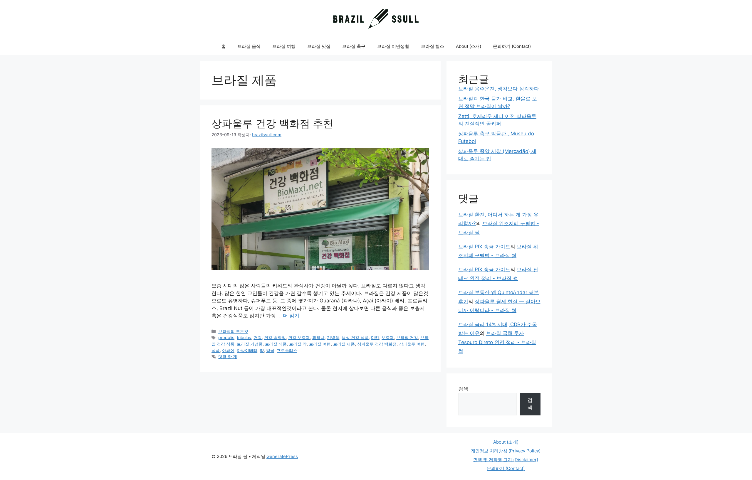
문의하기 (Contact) (512, 46)
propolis (226, 337)
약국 (270, 350)
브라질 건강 (407, 337)
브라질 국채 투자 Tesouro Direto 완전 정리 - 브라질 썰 (497, 342)
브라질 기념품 (250, 343)
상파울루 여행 (412, 343)
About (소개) (468, 46)
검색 (463, 389)
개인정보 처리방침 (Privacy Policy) (505, 451)
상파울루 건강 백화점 (377, 343)
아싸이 (228, 350)
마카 (375, 337)
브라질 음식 (249, 46)
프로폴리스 (287, 350)
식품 (216, 350)
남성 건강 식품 (355, 337)
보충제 (388, 337)
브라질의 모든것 (233, 331)
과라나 (318, 337)
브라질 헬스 (432, 46)
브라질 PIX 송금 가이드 (484, 247)
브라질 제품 (344, 343)
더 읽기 (291, 316)
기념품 (333, 337)
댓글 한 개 (227, 356)
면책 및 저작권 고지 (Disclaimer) (505, 459)
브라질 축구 (353, 46)
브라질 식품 (276, 343)
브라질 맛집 (318, 46)
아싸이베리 (247, 350)
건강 (258, 337)
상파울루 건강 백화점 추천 (272, 123)
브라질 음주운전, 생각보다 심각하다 (498, 89)
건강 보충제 (299, 337)
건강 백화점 (275, 337)
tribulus (244, 337)
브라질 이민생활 (393, 46)
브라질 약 (298, 343)
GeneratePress (282, 456)
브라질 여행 (284, 46)
